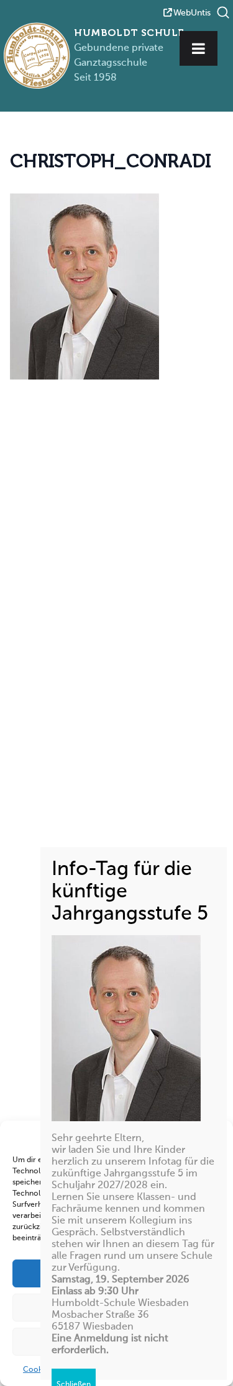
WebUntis (192, 13)
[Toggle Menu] (198, 48)
